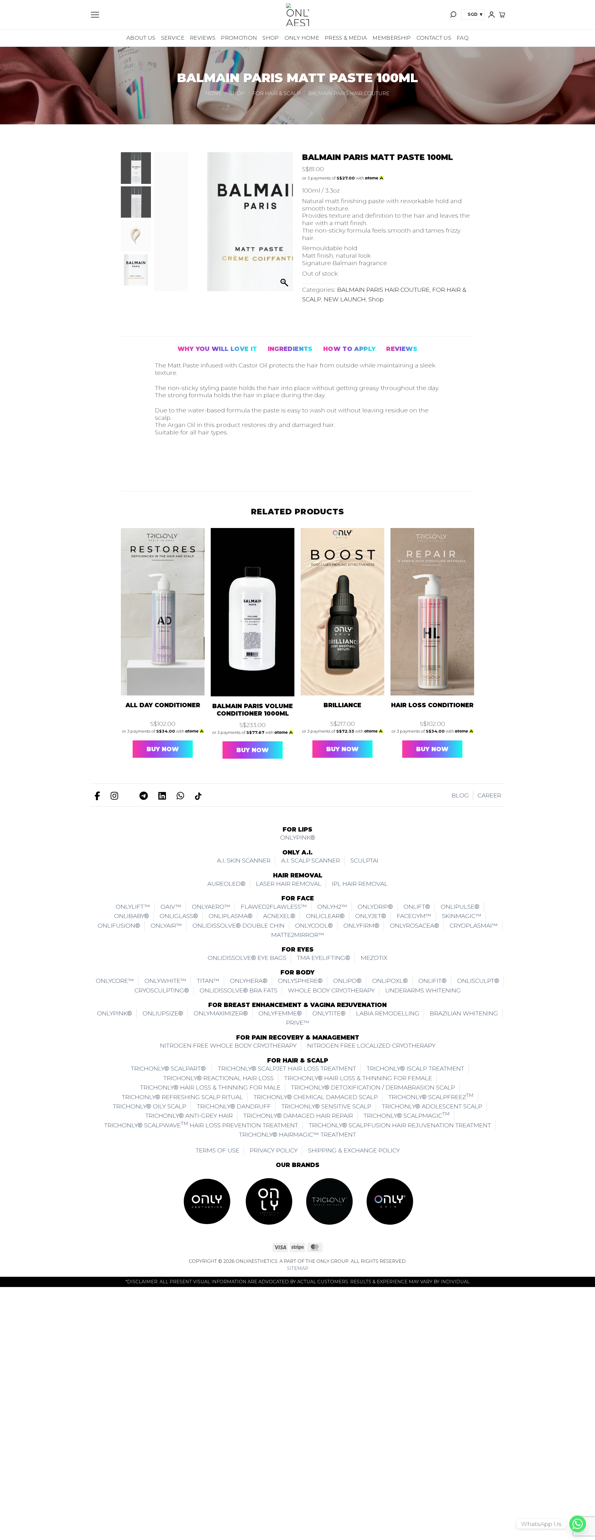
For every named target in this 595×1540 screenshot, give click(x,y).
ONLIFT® (416, 906)
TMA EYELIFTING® (323, 957)
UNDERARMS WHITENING (423, 990)
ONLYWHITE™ (165, 980)
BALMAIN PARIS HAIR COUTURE (349, 93)
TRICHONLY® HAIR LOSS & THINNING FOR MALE (210, 1087)
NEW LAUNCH (345, 299)
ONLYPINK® (297, 837)
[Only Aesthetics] (297, 14)
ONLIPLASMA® (231, 916)
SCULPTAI (364, 860)
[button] (95, 15)
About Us (141, 38)
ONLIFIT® (432, 980)
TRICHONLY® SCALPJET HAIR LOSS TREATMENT (287, 1068)
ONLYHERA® (248, 980)
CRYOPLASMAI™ (474, 925)
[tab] (217, 349)
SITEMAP (297, 1268)
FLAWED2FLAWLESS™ (274, 906)
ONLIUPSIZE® (163, 1013)
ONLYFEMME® (280, 1013)
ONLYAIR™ (166, 925)
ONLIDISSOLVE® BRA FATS (238, 990)
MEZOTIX (374, 957)
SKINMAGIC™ (461, 916)
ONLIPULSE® (460, 906)
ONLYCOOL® (314, 925)
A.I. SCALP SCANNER (310, 860)
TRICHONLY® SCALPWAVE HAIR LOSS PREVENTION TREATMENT (201, 1124)
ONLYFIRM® (361, 925)
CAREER (489, 795)
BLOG (460, 795)
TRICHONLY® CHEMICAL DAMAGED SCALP (315, 1097)
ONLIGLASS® (179, 916)
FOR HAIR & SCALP (277, 93)
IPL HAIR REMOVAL (360, 883)
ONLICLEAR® (325, 916)
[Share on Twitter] (179, 465)
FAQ (463, 38)
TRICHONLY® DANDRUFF (234, 1106)
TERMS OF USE (217, 1150)
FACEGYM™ (414, 916)
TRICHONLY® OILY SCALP (149, 1106)
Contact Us (433, 38)
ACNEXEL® (279, 916)
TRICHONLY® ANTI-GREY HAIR (189, 1115)
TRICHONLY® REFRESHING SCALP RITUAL (182, 1097)
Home (213, 93)
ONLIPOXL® (390, 980)
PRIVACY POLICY (274, 1150)
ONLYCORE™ (115, 980)
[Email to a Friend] (195, 465)
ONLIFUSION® (119, 925)
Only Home (301, 38)
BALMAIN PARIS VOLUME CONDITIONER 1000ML (252, 710)
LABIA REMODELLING (387, 1013)
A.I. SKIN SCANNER (244, 860)
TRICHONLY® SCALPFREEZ (431, 1096)
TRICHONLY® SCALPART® (169, 1068)
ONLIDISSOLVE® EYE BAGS (247, 957)
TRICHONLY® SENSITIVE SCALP (326, 1106)
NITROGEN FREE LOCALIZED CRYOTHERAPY (371, 1045)
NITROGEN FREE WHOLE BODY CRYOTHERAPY (228, 1045)
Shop (270, 38)
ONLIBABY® (131, 916)
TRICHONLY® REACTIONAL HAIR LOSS (218, 1078)
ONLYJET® (370, 916)
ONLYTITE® (329, 1013)
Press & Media (346, 38)
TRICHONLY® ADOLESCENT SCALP (432, 1106)
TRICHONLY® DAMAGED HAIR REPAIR (298, 1115)
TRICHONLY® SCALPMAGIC (407, 1115)
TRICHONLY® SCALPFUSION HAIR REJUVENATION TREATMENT (400, 1125)
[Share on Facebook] (163, 465)
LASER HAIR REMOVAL (288, 883)
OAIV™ (171, 906)
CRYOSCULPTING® (161, 990)
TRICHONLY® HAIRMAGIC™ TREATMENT (297, 1134)
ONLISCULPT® (478, 980)
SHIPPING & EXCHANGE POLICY (354, 1150)
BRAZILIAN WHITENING (464, 1013)
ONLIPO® (347, 980)
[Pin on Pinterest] (211, 465)
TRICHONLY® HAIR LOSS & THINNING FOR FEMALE (358, 1078)
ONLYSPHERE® (300, 980)
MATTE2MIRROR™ (297, 935)
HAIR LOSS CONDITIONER (432, 705)
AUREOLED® (226, 883)
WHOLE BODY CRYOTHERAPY (331, 990)
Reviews (202, 38)
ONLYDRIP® (375, 906)
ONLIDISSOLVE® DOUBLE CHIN (238, 925)
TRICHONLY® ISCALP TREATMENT (415, 1068)
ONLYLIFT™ (133, 906)
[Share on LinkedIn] (227, 465)
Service (172, 38)
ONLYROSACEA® (414, 925)
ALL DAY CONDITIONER (163, 705)
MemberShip (391, 38)
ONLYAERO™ (211, 906)
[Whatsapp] (577, 1524)
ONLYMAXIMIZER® (221, 1013)
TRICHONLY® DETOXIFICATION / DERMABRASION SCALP (373, 1087)
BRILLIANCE (342, 705)
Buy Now (163, 749)
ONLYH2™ (332, 906)
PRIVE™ (297, 1022)
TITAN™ (208, 980)
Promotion (239, 38)
